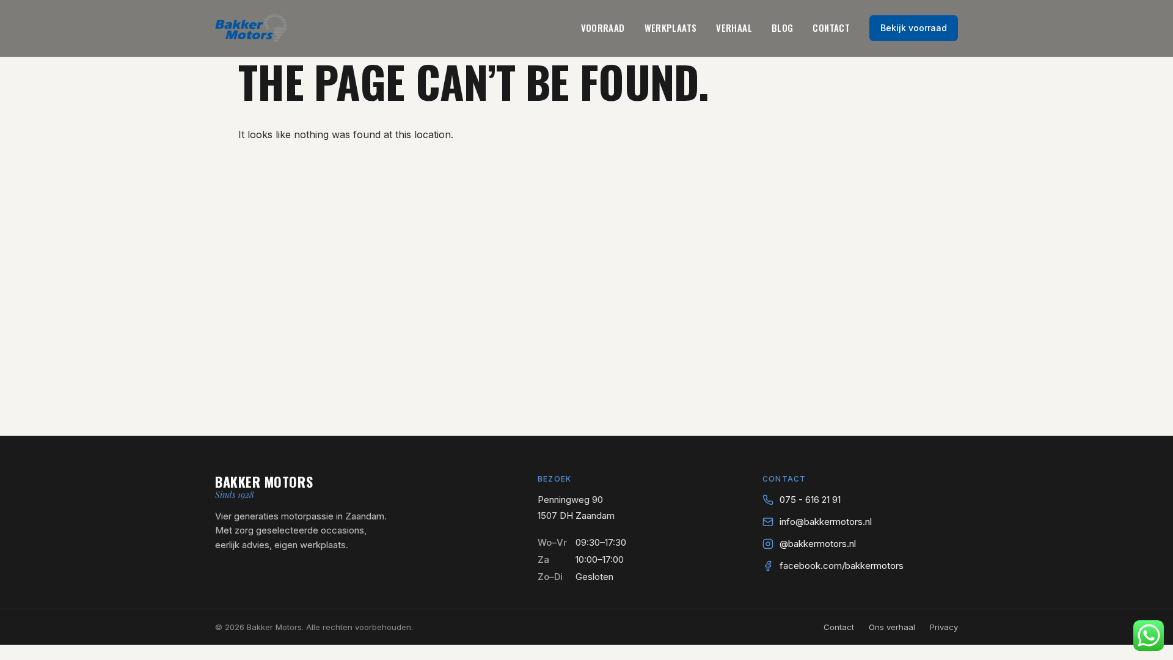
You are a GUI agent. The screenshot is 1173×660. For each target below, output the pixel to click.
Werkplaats (671, 27)
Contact (831, 27)
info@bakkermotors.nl (826, 521)
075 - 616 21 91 (810, 499)
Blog (783, 27)
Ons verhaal (892, 627)
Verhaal (734, 27)
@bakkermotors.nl (818, 543)
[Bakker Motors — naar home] (251, 28)
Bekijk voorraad (913, 28)
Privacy (944, 627)
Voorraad (603, 27)
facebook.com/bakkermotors (842, 565)
